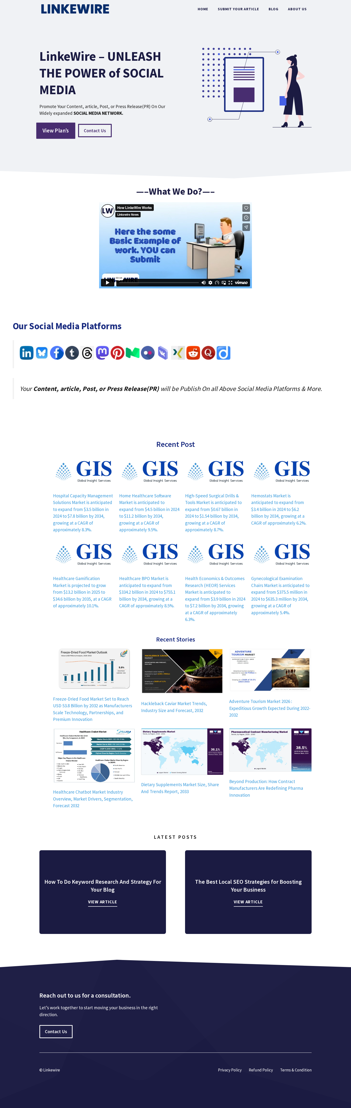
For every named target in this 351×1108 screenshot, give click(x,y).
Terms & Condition (296, 1070)
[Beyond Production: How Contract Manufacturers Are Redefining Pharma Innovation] (270, 750)
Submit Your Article (238, 9)
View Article (102, 902)
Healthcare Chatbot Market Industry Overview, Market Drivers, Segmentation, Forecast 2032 (93, 798)
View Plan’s (56, 130)
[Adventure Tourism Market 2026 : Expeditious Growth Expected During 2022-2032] (270, 670)
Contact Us (95, 130)
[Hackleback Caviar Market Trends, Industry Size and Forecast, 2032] (182, 672)
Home (203, 9)
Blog (273, 9)
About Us (297, 9)
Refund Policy (261, 1070)
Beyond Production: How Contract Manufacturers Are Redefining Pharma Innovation (266, 788)
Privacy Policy (230, 1070)
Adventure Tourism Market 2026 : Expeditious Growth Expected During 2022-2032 (269, 708)
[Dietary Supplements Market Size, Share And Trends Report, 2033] (182, 752)
